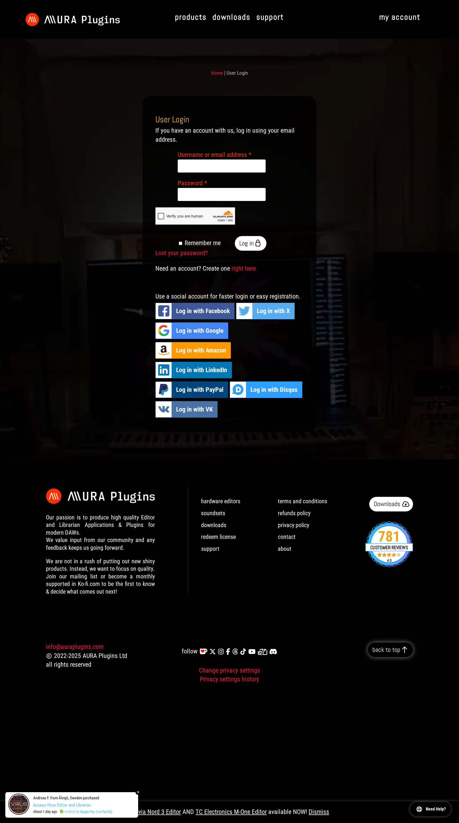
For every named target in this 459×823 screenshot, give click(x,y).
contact (287, 537)
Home (217, 73)
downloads (213, 525)
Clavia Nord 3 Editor (155, 812)
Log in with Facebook (203, 311)
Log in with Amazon (201, 350)
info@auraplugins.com (75, 646)
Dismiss (319, 812)
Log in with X (273, 311)
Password (192, 183)
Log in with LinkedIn (201, 370)
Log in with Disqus (274, 389)
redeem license (218, 537)
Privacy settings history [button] (229, 679)
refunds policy (294, 513)
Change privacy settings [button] (229, 670)
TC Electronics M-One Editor (231, 812)
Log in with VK (194, 409)
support (210, 548)
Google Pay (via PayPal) (96, 811)
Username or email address (214, 154)
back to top (386, 649)
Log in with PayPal (199, 389)
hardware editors (220, 501)
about (284, 548)
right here (244, 268)
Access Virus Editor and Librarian (62, 805)
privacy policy (293, 525)
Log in (246, 243)
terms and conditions (302, 501)
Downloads (387, 504)
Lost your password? (181, 253)
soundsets (213, 513)
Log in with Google (199, 330)
